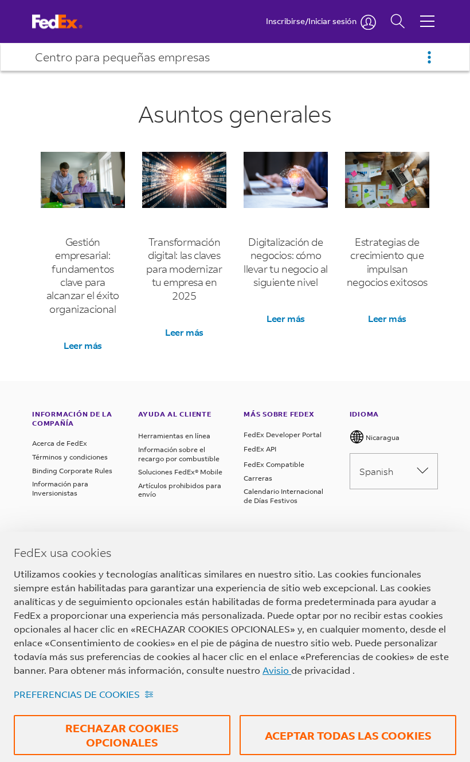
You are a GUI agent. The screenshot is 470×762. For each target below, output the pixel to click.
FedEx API (260, 449)
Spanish (376, 471)
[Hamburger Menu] (427, 12)
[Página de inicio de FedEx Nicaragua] (68, 21)
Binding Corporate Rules (72, 470)
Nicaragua (381, 437)
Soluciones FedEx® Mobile (180, 472)
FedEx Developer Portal (283, 434)
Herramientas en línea (174, 435)
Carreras (258, 478)
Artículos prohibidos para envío (179, 490)
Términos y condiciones (70, 457)
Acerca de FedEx (59, 443)
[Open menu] (429, 57)
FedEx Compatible (274, 464)
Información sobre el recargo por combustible (179, 454)
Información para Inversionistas (60, 488)
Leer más (83, 345)
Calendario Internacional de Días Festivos (283, 496)
